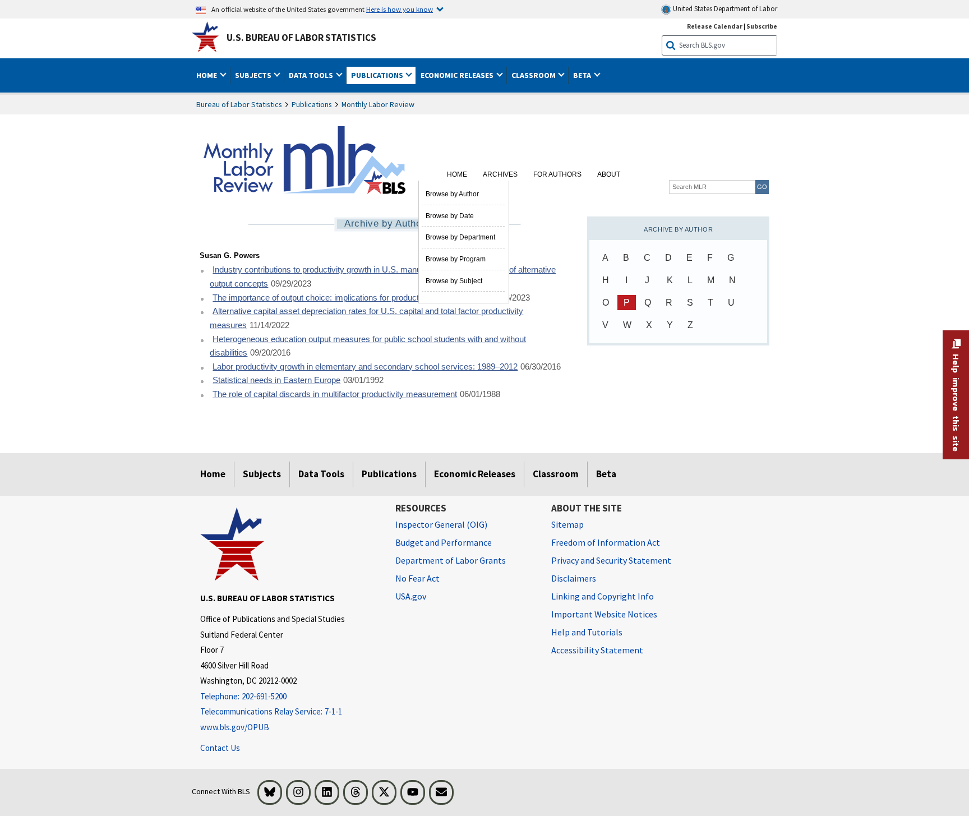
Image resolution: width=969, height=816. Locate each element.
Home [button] (207, 75)
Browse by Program (456, 259)
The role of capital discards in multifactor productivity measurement (335, 394)
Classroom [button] (534, 75)
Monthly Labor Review (378, 104)
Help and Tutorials (586, 632)
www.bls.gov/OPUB (234, 727)
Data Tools (321, 474)
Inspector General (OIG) (441, 524)
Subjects (262, 474)
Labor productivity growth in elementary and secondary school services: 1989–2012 (365, 366)
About (608, 174)
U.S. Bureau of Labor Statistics (301, 37)
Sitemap (567, 524)
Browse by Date (450, 216)
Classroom (556, 474)
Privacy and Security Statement (611, 560)
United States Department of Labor (724, 8)
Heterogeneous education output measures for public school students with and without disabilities (368, 346)
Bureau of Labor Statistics (239, 104)
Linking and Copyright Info (602, 596)
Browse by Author (452, 194)
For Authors (557, 174)
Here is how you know (399, 8)
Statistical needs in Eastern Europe (276, 380)
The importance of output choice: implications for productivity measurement (350, 297)
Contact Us (220, 748)
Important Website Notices (604, 614)
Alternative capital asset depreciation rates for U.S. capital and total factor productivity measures (366, 318)
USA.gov (410, 596)
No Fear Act (417, 578)
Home (457, 174)
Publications (312, 104)
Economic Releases (474, 474)
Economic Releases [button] (458, 75)
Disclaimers (573, 578)
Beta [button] (583, 75)
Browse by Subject (454, 281)
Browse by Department (460, 237)
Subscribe (761, 26)
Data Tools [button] (312, 75)
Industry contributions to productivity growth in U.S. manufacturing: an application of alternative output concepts (383, 276)
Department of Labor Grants (450, 560)
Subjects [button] (254, 75)
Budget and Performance (443, 542)
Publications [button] (378, 75)
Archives (500, 174)
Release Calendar (714, 26)
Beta (606, 474)
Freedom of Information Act (605, 542)
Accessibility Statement (597, 650)
